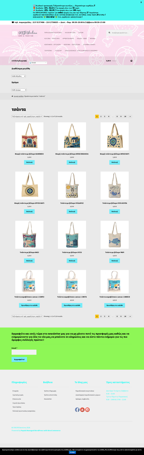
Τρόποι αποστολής (50, 395)
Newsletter (48, 399)
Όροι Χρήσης (17, 407)
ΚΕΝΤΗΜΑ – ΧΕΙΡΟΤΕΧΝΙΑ (72, 45)
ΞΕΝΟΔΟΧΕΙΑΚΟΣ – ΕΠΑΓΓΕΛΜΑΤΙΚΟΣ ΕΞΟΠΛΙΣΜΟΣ (81, 51)
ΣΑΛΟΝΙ (80, 33)
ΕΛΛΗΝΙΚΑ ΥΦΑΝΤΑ (89, 45)
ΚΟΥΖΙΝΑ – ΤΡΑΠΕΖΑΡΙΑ (52, 38)
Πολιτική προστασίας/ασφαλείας (24, 411)
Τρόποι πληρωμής (50, 391)
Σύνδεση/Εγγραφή (19, 61)
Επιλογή (29, 162)
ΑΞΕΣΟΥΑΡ (58, 51)
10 (125, 116)
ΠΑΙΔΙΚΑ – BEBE (82, 38)
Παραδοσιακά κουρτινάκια (85, 391)
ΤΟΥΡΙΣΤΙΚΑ (48, 51)
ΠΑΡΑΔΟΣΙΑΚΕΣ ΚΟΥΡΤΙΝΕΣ (53, 33)
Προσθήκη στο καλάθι (29, 305)
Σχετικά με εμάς (18, 395)
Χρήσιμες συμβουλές (82, 399)
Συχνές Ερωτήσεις (19, 403)
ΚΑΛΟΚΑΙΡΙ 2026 (70, 33)
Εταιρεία (15, 391)
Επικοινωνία (17, 399)
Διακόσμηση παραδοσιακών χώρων (88, 395)
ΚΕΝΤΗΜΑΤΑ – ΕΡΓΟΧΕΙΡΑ (52, 45)
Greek (33, 63)
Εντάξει (72, 452)
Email (14, 348)
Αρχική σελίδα (18, 96)
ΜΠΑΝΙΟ (92, 38)
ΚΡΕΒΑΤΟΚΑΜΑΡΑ (68, 38)
